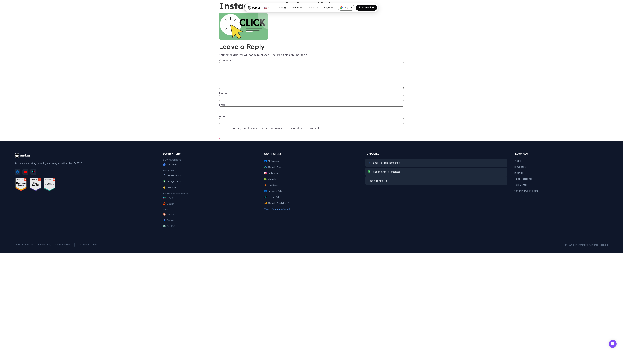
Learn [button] (327, 7)
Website (224, 116)
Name (223, 93)
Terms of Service (24, 245)
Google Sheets (175, 181)
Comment (226, 60)
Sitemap (84, 245)
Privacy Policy (44, 245)
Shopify (272, 179)
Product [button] (295, 7)
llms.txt (97, 245)
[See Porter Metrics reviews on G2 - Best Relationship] (49, 185)
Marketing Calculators (526, 191)
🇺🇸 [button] (265, 7)
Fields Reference (523, 179)
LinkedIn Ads (275, 191)
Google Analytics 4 (278, 203)
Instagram (273, 173)
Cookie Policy (62, 245)
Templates (313, 7)
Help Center (520, 185)
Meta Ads (273, 161)
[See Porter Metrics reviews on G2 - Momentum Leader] (21, 185)
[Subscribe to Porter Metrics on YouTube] (25, 172)
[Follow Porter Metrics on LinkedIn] (17, 172)
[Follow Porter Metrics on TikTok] (33, 172)
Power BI (172, 187)
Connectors (273, 154)
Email (222, 105)
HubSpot (273, 185)
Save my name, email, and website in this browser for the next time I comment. (271, 128)
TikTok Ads (274, 197)
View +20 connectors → (277, 209)
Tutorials (519, 173)
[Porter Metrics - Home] (254, 8)
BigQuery (172, 165)
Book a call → (366, 7)
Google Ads (274, 167)
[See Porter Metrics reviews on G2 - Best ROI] (35, 185)
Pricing (282, 7)
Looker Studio (174, 175)
